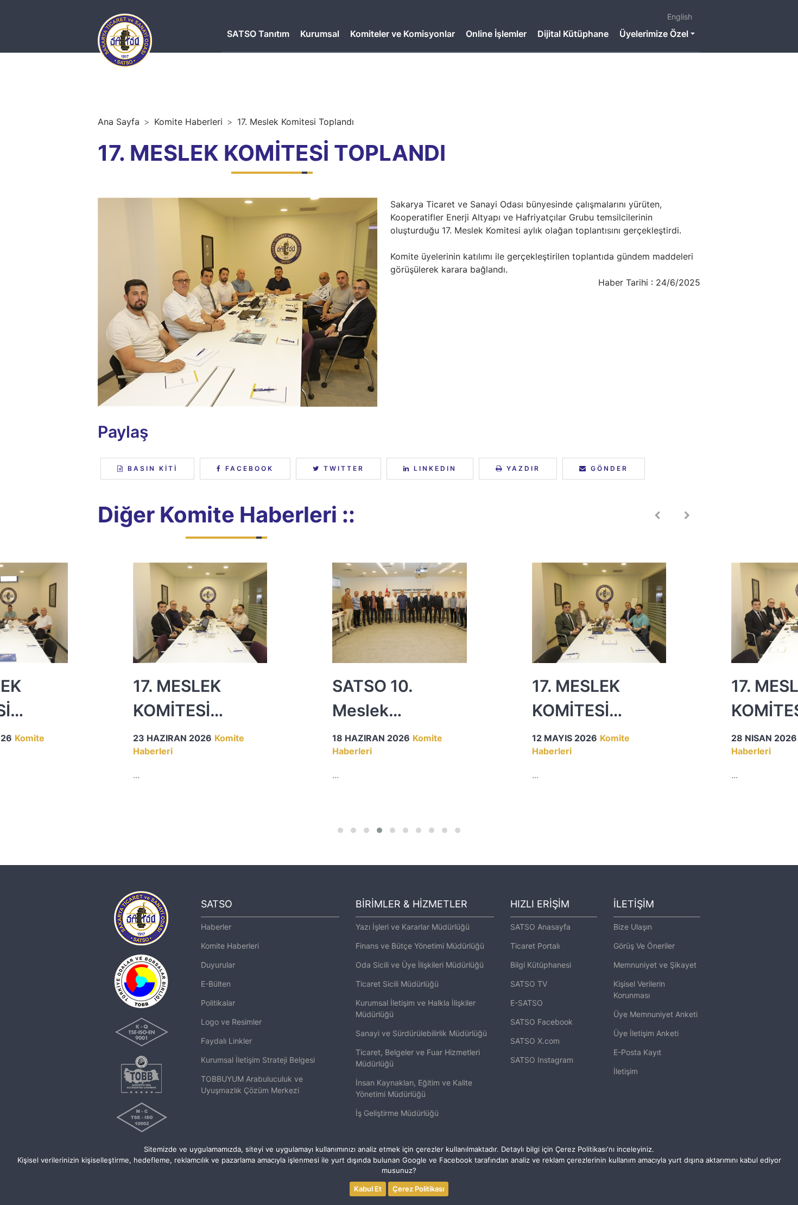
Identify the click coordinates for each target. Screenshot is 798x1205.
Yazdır (521, 468)
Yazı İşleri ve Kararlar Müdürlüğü (413, 926)
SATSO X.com (535, 1040)
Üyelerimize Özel (653, 33)
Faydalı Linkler (226, 1040)
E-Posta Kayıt (637, 1052)
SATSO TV (528, 983)
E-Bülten (216, 983)
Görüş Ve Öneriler (644, 945)
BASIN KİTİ (151, 468)
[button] (340, 830)
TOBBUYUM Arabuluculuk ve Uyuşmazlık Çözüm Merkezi (252, 1084)
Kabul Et (368, 1188)
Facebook (248, 468)
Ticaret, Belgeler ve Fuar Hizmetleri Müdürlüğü (418, 1058)
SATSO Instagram (541, 1059)
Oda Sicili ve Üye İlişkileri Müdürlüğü (420, 964)
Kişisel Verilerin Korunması (639, 989)
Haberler (216, 926)
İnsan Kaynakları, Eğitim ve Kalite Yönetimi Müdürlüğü (414, 1088)
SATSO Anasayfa (540, 926)
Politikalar (218, 1002)
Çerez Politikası (418, 1188)
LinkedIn (433, 468)
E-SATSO (526, 1002)
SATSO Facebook (541, 1021)
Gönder (607, 468)
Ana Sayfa (119, 121)
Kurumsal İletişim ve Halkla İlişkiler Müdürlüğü (416, 1008)
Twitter (342, 468)
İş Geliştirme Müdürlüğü (397, 1113)
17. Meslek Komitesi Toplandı (295, 121)
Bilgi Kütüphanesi (540, 964)
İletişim (625, 1071)
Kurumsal (319, 33)
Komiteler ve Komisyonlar (402, 33)
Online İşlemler (496, 33)
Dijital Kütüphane (573, 33)
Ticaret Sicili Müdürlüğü (397, 983)
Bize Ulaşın (632, 926)
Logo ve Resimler (231, 1021)
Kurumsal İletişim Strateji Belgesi (258, 1059)
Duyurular (218, 964)
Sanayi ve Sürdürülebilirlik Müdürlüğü (421, 1033)
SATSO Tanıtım (258, 33)
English (679, 16)
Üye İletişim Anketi (646, 1033)
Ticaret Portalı (535, 945)
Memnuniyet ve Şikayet (654, 964)
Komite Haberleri (188, 121)
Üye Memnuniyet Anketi (655, 1014)
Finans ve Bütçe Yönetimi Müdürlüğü (420, 945)
